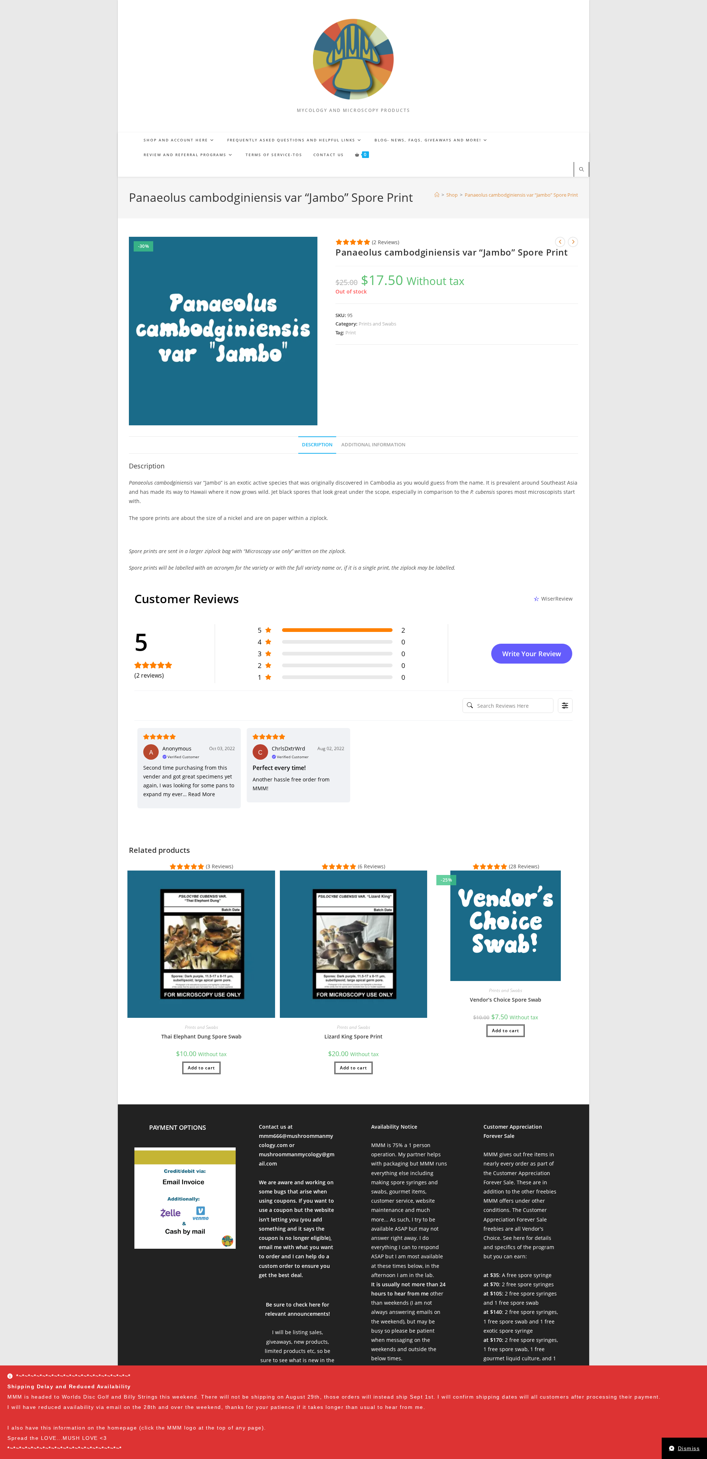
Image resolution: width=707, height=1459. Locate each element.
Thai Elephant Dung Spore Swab (201, 1036)
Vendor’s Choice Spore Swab (505, 999)
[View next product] (573, 242)
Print (350, 332)
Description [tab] (317, 445)
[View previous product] (560, 242)
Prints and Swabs (377, 323)
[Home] (437, 194)
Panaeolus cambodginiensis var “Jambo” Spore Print (521, 194)
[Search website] (581, 170)
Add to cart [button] (201, 1068)
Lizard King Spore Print (353, 1036)
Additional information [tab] (373, 445)
